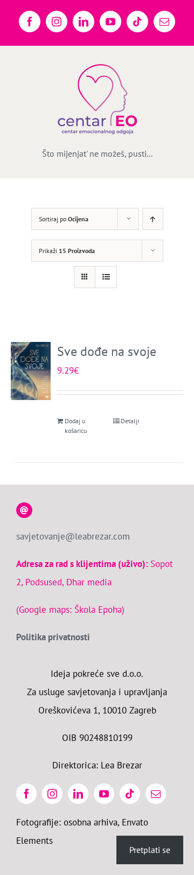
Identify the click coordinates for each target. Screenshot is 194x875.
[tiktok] (130, 793)
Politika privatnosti (53, 637)
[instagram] (52, 793)
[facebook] (26, 793)
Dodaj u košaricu (76, 426)
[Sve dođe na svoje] (31, 371)
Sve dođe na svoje (106, 351)
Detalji (130, 421)
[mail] (156, 793)
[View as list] (105, 277)
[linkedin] (78, 793)
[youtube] (104, 793)
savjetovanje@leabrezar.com (73, 536)
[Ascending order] (152, 219)
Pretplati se (149, 849)
